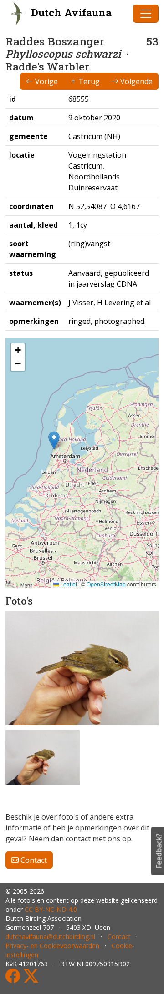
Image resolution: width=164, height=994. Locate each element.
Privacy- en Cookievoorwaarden (52, 945)
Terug (88, 81)
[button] (54, 440)
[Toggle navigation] (146, 14)
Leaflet (68, 584)
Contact (33, 860)
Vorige (45, 81)
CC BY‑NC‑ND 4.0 (51, 909)
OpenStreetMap (106, 584)
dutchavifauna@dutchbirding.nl (50, 936)
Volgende (135, 81)
